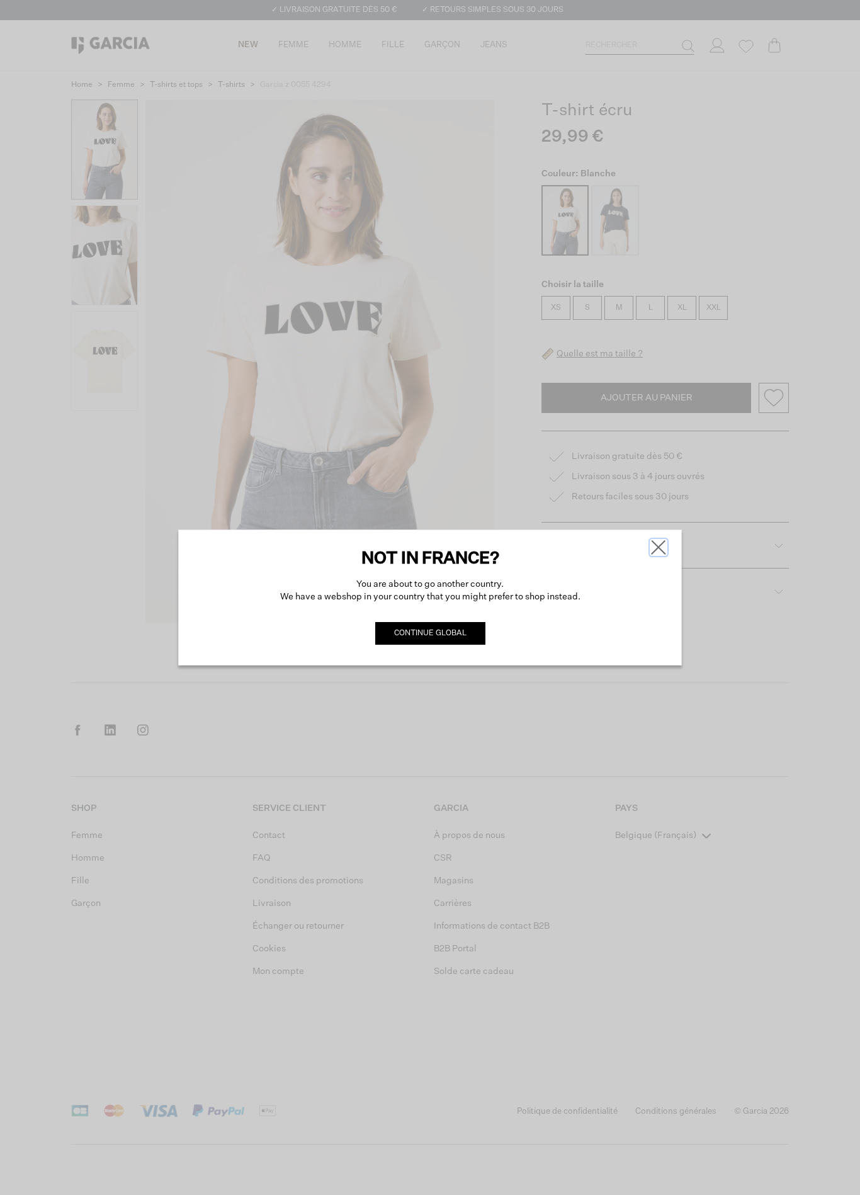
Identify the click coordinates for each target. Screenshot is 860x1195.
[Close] (658, 547)
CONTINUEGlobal (430, 633)
